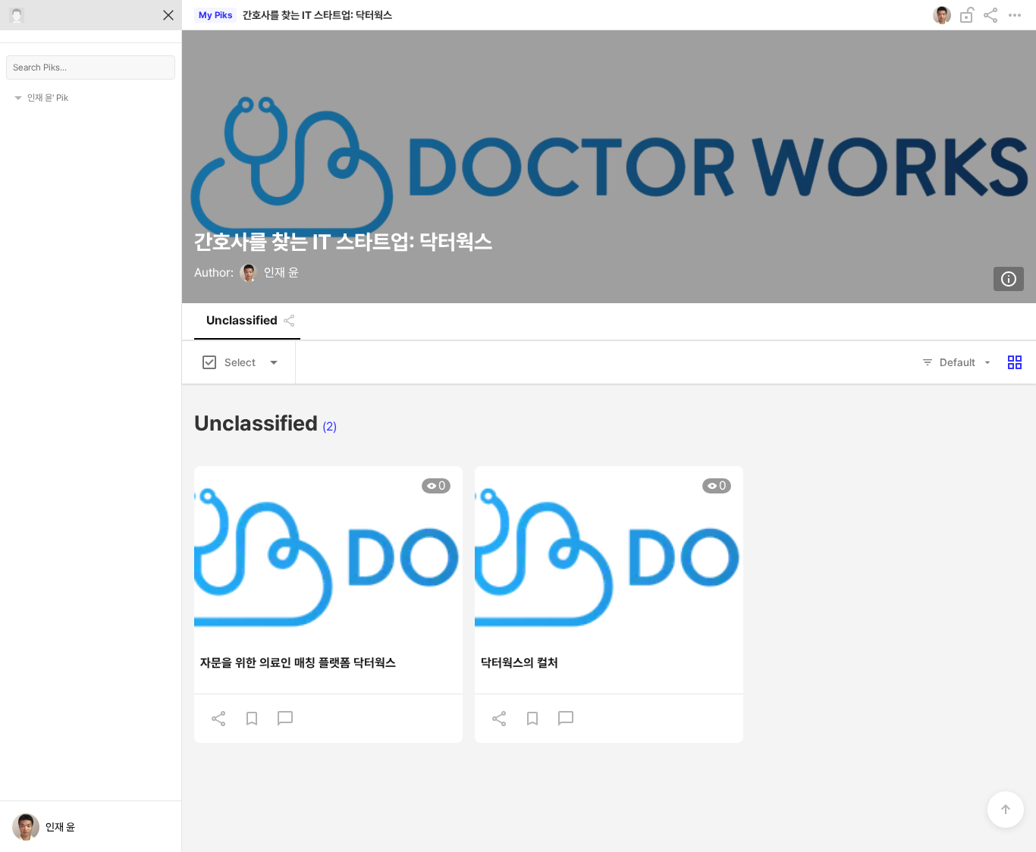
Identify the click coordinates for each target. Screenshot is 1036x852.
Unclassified (242, 321)
